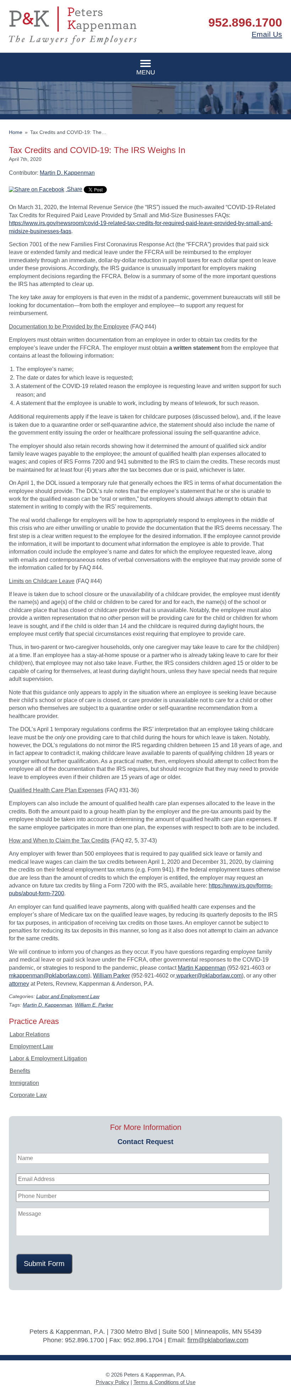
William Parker (111, 976)
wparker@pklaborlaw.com (208, 976)
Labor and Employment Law (67, 996)
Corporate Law (28, 1095)
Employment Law (31, 1046)
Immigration (24, 1083)
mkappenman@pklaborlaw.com (48, 976)
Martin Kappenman (202, 968)
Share (74, 189)
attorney (19, 984)
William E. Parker (94, 1005)
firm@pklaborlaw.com (217, 1340)
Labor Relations (30, 1034)
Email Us (267, 34)
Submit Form (44, 1263)
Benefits (20, 1071)
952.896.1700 (245, 22)
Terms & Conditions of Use (164, 1382)
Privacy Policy (112, 1382)
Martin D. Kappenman (67, 173)
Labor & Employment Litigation (48, 1058)
